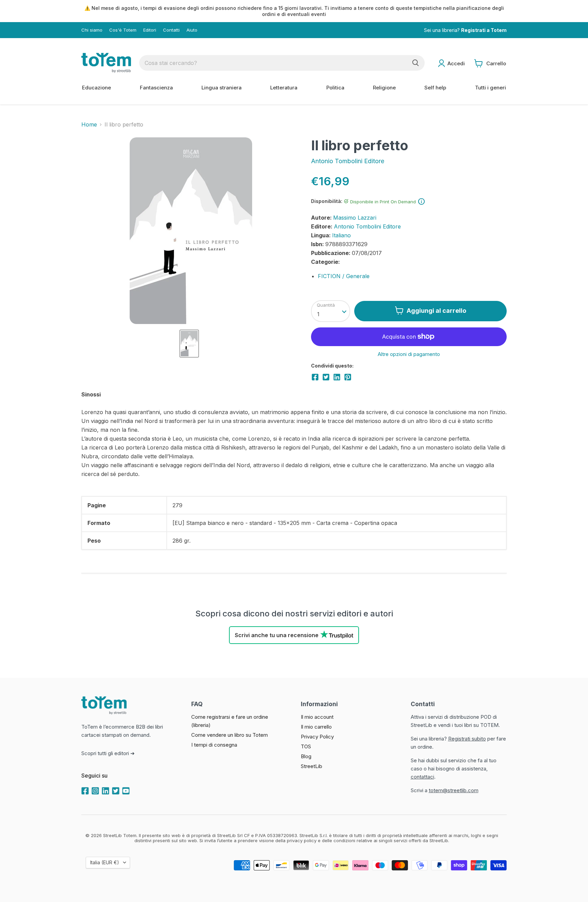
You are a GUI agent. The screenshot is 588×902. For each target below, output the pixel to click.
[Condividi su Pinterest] (348, 377)
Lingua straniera (221, 87)
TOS (306, 746)
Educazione (96, 87)
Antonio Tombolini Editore (347, 161)
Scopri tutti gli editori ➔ (108, 753)
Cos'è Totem (122, 30)
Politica (335, 87)
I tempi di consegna (214, 745)
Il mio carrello (316, 727)
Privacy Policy (317, 736)
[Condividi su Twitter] (326, 377)
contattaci (422, 776)
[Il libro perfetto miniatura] (189, 343)
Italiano (341, 235)
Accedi (456, 63)
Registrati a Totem (484, 30)
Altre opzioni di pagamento (409, 354)
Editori (149, 30)
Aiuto (191, 30)
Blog (306, 756)
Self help (435, 87)
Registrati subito (467, 738)
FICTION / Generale (344, 276)
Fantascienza (156, 87)
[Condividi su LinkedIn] (337, 377)
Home (89, 124)
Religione (384, 87)
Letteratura (283, 87)
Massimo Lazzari (354, 217)
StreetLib (311, 766)
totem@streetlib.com (453, 790)
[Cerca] (415, 63)
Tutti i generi (490, 87)
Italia (104, 862)
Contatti (171, 30)
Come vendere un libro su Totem (229, 735)
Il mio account (317, 717)
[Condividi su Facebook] (315, 377)
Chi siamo (91, 30)
